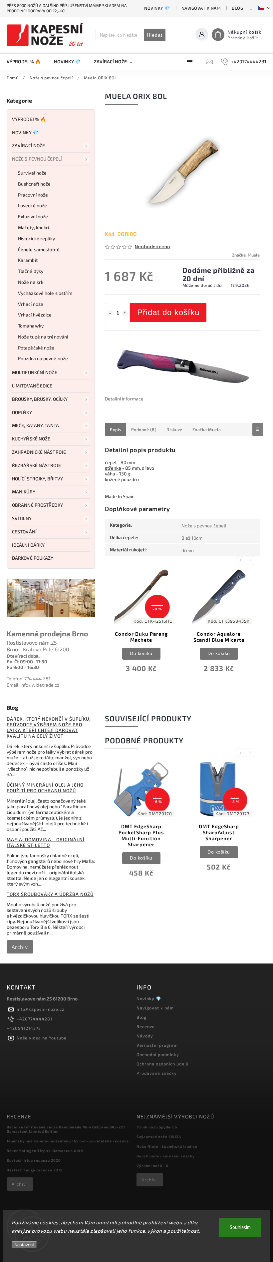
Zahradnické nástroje (39, 452)
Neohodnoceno (152, 247)
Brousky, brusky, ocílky (40, 399)
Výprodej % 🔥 (29, 119)
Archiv (20, 947)
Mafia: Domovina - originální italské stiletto (46, 842)
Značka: (246, 255)
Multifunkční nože (34, 372)
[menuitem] (27, 61)
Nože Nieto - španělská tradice (166, 1146)
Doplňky (22, 412)
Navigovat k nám (201, 8)
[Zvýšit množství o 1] (125, 313)
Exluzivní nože (33, 216)
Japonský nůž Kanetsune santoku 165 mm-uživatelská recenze (68, 1141)
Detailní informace (124, 398)
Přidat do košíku (168, 312)
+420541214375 (24, 1028)
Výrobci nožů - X (152, 1165)
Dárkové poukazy (33, 558)
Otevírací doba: (23, 656)
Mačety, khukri (33, 227)
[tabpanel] (141, 625)
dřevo (187, 550)
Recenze (145, 1026)
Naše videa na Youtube (42, 1037)
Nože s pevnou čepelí (37, 159)
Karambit (28, 260)
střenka (113, 468)
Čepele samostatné (39, 249)
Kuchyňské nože (31, 438)
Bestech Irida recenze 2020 (34, 1160)
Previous (241, 560)
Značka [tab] (206, 429)
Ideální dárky (28, 545)
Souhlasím (240, 1227)
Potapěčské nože (36, 347)
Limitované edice (32, 385)
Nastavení (24, 1244)
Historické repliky (36, 238)
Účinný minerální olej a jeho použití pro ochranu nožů (45, 787)
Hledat (154, 35)
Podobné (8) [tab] (144, 429)
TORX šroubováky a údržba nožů (50, 894)
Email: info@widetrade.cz (33, 685)
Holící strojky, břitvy (37, 478)
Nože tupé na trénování (43, 336)
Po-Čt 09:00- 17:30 (27, 661)
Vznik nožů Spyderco (156, 1127)
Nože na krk (30, 282)
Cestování (24, 531)
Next (251, 560)
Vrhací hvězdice (35, 314)
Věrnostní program (157, 1045)
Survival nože (32, 173)
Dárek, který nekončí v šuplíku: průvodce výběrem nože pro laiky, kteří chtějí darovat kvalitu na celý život (49, 727)
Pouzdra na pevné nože (43, 358)
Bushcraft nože (34, 184)
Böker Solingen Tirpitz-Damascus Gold (45, 1150)
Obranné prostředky (37, 505)
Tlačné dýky (30, 271)
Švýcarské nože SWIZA (158, 1136)
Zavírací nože (28, 145)
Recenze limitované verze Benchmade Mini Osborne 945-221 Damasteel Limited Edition (66, 1129)
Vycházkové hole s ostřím (45, 293)
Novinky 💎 (157, 8)
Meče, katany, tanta (35, 425)
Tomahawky (31, 325)
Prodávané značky (156, 1073)
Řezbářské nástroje (36, 465)
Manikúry (23, 491)
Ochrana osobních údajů (162, 1063)
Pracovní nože (33, 195)
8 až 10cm (191, 538)
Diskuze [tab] (174, 429)
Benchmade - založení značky (165, 1156)
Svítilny (22, 518)
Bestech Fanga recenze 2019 (35, 1170)
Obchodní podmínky (157, 1054)
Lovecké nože (32, 205)
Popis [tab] (115, 429)
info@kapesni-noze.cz (40, 1009)
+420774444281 (34, 1018)
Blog (237, 8)
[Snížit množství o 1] (110, 313)
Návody (144, 1035)
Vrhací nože (30, 304)
